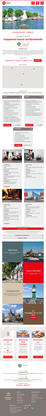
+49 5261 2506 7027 (8, 348)
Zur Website (6, 186)
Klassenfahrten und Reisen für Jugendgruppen (16, 408)
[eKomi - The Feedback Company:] (19, 45)
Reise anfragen (7, 125)
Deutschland (18, 385)
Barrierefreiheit (20, 402)
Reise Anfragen (37, 60)
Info (30, 60)
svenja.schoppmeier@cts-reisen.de (8, 352)
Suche (33, 4)
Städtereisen (26, 385)
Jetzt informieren (22, 357)
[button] (22, 85)
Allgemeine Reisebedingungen (37, 398)
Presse (33, 399)
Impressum (34, 400)
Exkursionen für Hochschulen (15, 411)
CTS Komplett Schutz (38, 357)
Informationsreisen (13, 412)
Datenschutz (34, 396)
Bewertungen (25, 44)
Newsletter (34, 401)
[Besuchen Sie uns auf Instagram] (25, 408)
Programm (25, 60)
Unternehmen (34, 394)
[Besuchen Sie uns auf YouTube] (28, 408)
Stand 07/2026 (8, 399)
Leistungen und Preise (9, 60)
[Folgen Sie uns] (30, 408)
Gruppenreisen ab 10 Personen (16, 409)
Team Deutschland (7, 357)
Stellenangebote (35, 395)
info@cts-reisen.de (20, 400)
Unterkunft (18, 60)
